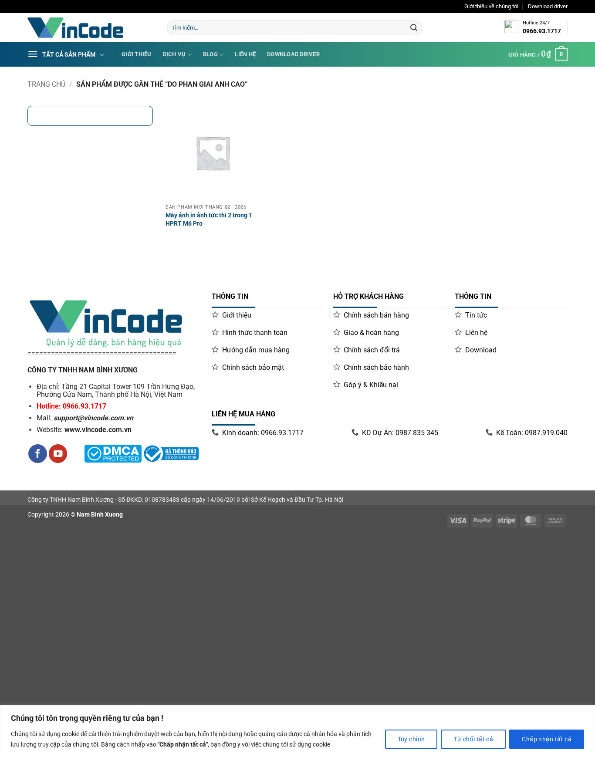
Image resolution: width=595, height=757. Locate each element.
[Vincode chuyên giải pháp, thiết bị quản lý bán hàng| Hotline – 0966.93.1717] (90, 27)
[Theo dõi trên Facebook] (37, 453)
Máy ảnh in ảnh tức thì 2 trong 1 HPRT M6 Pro (209, 219)
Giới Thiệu (137, 54)
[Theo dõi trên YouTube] (58, 453)
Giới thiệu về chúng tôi (491, 6)
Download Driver (293, 54)
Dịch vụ (174, 54)
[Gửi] (413, 27)
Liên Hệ (245, 54)
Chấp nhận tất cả (546, 739)
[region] (297, 731)
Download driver (548, 6)
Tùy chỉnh (411, 739)
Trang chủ (46, 84)
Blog (210, 54)
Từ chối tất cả (473, 739)
